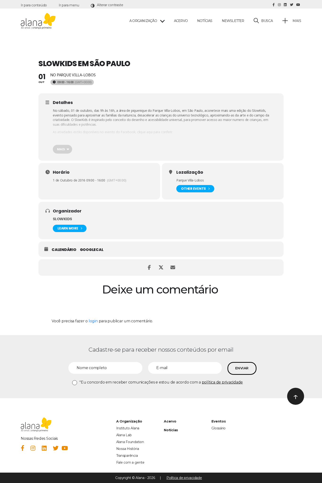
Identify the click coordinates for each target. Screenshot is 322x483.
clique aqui (145, 132)
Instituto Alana (127, 428)
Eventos (218, 421)
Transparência (127, 455)
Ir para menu (69, 5)
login (93, 321)
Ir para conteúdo (34, 5)
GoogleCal (91, 249)
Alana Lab (124, 435)
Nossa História (127, 449)
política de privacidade (222, 382)
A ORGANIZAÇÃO (143, 21)
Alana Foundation (130, 442)
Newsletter (233, 21)
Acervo (181, 21)
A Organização (129, 421)
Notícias (204, 21)
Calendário (64, 249)
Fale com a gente (130, 462)
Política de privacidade (184, 478)
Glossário (218, 428)
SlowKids (258, 110)
